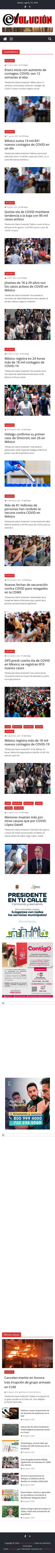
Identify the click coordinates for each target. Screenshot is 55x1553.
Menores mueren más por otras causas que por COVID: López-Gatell (25, 821)
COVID (8, 727)
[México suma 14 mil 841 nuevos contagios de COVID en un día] (27, 180)
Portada (39, 727)
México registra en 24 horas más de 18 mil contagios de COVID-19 (25, 362)
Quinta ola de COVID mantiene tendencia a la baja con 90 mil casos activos (27, 215)
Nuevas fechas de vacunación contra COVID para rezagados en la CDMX (26, 588)
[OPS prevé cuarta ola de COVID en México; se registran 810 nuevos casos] (27, 702)
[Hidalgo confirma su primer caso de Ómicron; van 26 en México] (27, 474)
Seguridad (9, 731)
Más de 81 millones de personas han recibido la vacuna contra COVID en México (23, 510)
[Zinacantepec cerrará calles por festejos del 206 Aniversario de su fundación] (10, 1447)
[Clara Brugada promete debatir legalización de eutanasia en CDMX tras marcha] (10, 1464)
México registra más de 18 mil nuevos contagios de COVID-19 (27, 742)
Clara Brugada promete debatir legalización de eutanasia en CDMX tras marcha (36, 1462)
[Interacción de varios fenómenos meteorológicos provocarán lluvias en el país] (10, 1431)
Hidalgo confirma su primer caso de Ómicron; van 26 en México (25, 438)
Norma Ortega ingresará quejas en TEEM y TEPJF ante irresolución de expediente (36, 1511)
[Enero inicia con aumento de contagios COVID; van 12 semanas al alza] (27, 109)
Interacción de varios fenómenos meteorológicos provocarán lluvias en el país (35, 1429)
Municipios (10, 425)
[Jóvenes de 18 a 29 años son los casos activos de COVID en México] (27, 324)
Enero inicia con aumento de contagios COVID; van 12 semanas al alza (25, 73)
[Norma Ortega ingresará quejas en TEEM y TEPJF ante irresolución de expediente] (10, 1513)
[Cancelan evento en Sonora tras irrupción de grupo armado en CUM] (27, 1353)
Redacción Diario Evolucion (31, 1392)
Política (39, 803)
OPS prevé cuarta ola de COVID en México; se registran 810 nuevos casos (27, 664)
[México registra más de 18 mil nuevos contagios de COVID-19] (27, 778)
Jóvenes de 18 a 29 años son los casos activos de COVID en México (26, 286)
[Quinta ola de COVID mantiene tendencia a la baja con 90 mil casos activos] (27, 251)
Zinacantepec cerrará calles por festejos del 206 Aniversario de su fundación (35, 1446)
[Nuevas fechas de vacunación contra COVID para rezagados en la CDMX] (27, 626)
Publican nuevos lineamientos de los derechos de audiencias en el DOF (35, 1413)
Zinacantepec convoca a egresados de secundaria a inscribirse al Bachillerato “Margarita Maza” (36, 1495)
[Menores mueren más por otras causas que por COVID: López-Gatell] (27, 859)
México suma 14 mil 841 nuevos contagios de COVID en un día (27, 144)
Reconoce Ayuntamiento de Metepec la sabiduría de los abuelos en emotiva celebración (34, 1478)
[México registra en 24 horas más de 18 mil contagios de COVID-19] (27, 400)
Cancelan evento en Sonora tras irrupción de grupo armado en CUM (27, 1382)
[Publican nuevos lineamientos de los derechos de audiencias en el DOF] (10, 1415)
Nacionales (10, 61)
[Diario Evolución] (5, 39)
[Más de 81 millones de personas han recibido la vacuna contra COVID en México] (27, 550)
